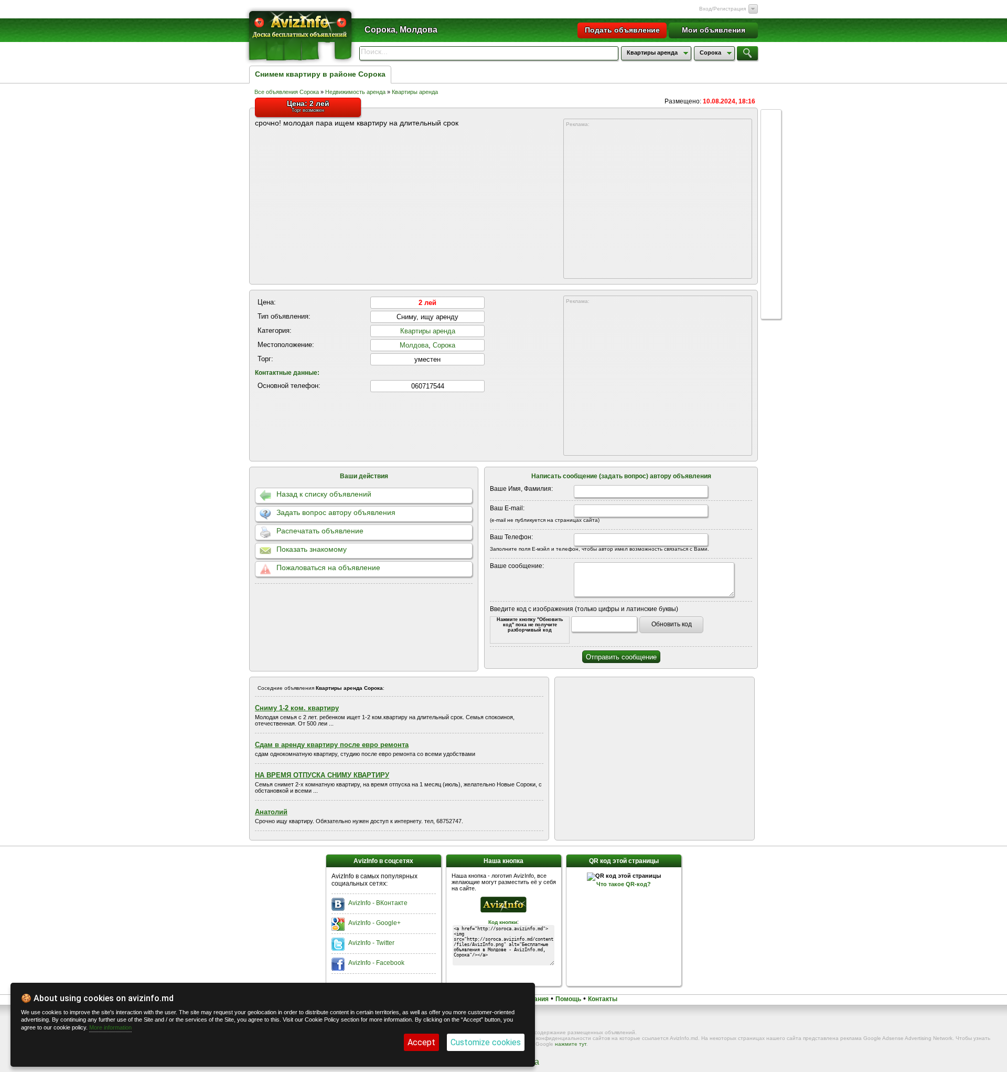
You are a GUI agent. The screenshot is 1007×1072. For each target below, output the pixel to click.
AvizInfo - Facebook (376, 962)
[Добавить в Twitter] (771, 199)
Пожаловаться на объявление (328, 567)
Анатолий (271, 812)
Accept (421, 1042)
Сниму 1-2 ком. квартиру (297, 708)
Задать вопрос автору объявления (335, 512)
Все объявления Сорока (286, 92)
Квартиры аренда (415, 92)
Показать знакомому (311, 549)
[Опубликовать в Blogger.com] (771, 299)
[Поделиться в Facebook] (771, 139)
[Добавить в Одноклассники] (771, 239)
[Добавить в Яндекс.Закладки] (771, 219)
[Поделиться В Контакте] (771, 159)
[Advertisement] (658, 203)
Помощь (568, 999)
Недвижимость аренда (356, 92)
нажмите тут (570, 1044)
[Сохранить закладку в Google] (771, 179)
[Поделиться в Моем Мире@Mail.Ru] (771, 259)
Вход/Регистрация (722, 9)
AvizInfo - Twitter (371, 943)
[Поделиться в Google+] (771, 119)
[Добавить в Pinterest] (771, 279)
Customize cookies (486, 1042)
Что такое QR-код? (623, 884)
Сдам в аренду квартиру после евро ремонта (332, 745)
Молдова (414, 345)
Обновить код (671, 624)
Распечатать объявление (319, 531)
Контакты (602, 999)
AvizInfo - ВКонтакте (378, 903)
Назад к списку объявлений (323, 494)
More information (110, 1027)
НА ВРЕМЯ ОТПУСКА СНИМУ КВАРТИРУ (322, 775)
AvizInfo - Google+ (374, 923)
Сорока (444, 345)
